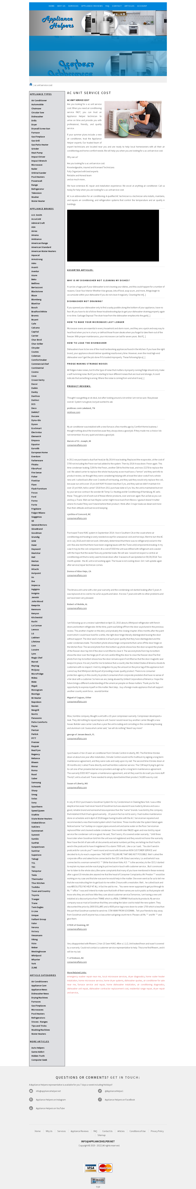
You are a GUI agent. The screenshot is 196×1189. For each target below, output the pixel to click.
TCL (33, 862)
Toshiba (35, 887)
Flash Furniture (39, 488)
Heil (33, 557)
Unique (34, 915)
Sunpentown (37, 846)
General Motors (39, 524)
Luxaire (35, 649)
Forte (34, 504)
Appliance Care (38, 985)
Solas (34, 798)
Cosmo (35, 371)
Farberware (37, 460)
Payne (34, 726)
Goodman (36, 532)
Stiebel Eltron (38, 822)
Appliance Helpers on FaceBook (120, 1099)
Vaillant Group (38, 919)
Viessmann (36, 935)
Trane (34, 903)
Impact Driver (38, 156)
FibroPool (36, 468)
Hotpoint (36, 573)
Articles (121, 1131)
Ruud (34, 774)
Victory (35, 931)
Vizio (33, 943)
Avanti (34, 267)
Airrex (34, 231)
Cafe (33, 323)
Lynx (33, 653)
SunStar (35, 850)
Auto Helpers (37, 1047)
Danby (34, 392)
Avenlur (35, 271)
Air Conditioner (39, 100)
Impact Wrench (39, 160)
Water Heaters (38, 1033)
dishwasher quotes (133, 980)
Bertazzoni (37, 287)
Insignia (35, 593)
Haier (34, 544)
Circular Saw (37, 112)
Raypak (35, 746)
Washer (35, 196)
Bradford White (39, 311)
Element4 (36, 436)
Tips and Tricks (38, 1025)
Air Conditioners (39, 981)
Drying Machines (39, 997)
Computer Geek (39, 1059)
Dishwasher (37, 116)
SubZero (35, 826)
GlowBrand (37, 528)
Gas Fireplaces (38, 1005)
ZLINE (34, 967)
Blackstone (37, 291)
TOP (98, 1187)
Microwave (36, 164)
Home (38, 1131)
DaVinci (35, 400)
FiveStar (35, 480)
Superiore (36, 854)
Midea (34, 677)
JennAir (35, 597)
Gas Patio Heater (39, 144)
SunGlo (35, 838)
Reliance (35, 758)
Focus (34, 492)
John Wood (37, 601)
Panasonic (36, 718)
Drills (33, 120)
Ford (33, 496)
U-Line (34, 911)
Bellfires (35, 283)
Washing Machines (40, 1029)
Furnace (35, 132)
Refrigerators (38, 1017)
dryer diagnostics (136, 976)
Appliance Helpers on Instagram (51, 1099)
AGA (33, 227)
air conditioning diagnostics (150, 984)
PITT (33, 738)
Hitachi (35, 569)
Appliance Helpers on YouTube (50, 1108)
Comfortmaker (39, 359)
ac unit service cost (43, 85)
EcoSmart (36, 428)
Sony (34, 802)
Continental (37, 367)
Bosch (34, 307)
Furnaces (36, 1001)
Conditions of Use (138, 1131)
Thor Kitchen (38, 883)
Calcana (35, 327)
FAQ (95, 1131)
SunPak (35, 842)
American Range (39, 243)
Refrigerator (37, 188)
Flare (33, 484)
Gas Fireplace (38, 136)
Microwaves (37, 1009)
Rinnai (34, 766)
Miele (33, 681)
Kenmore (36, 609)
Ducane (35, 416)
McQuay (35, 669)
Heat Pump (37, 152)
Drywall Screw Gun (40, 128)
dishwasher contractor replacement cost (108, 988)
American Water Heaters (43, 251)
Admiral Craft (38, 223)
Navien (34, 705)
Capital (35, 331)
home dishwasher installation (121, 984)
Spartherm (36, 806)
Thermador (37, 879)
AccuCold (36, 218)
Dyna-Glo (36, 420)
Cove (33, 375)
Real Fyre (35, 750)
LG (32, 633)
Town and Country (40, 891)
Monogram (37, 689)
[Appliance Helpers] (98, 22)
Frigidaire (36, 508)
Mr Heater (36, 697)
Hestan (35, 561)
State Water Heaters (41, 818)
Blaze (34, 295)
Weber (34, 947)
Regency (35, 754)
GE (32, 520)
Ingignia (35, 589)
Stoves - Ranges (39, 1021)
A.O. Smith (36, 214)
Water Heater (38, 201)
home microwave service (90, 980)
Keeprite (35, 605)
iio (32, 577)
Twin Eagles (37, 907)
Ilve (33, 581)
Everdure (35, 456)
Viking (34, 939)
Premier (35, 742)
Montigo (35, 693)
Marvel (34, 661)
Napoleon (36, 701)
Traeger (35, 899)
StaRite (35, 814)
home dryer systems (113, 980)
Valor (34, 923)
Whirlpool (36, 955)
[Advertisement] (98, 56)
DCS (33, 404)
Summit (35, 834)
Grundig (35, 536)
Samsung (36, 782)
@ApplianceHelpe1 (114, 1091)
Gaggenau (36, 516)
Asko (33, 263)
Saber (34, 778)
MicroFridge (37, 673)
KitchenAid (36, 617)
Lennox (35, 629)
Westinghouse (38, 951)
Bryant (34, 319)
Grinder (35, 148)
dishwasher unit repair (77, 988)
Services (61, 1131)
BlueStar (35, 303)
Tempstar (36, 870)
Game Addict (37, 1051)
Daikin (34, 388)
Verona (35, 927)
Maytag (35, 665)
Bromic (35, 315)
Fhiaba (34, 464)
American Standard (41, 247)
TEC (33, 866)
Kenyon (35, 613)
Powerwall (36, 180)
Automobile (37, 104)
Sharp (34, 790)
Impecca (35, 585)
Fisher (34, 476)
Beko (33, 279)
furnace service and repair (91, 984)
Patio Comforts (39, 722)
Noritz (34, 714)
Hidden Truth (38, 1055)
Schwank (36, 786)
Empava (35, 440)
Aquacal (35, 255)
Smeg (34, 794)
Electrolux (36, 432)
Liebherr (35, 637)
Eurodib (35, 448)
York (33, 963)
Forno (34, 500)
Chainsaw (36, 108)
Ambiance (36, 239)
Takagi (34, 858)
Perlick (34, 734)
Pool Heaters (37, 176)
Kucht (34, 621)
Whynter (35, 959)
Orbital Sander (38, 172)
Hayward (35, 548)
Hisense (35, 565)
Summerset (37, 830)
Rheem (34, 762)
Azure (34, 275)
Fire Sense (36, 472)
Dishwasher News (40, 993)
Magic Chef (36, 657)
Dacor (34, 383)
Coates (35, 351)
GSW (33, 540)
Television (36, 192)
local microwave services (114, 976)
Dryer (34, 124)
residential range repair (141, 988)
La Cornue (36, 625)
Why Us (49, 1131)
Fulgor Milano (38, 512)
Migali (34, 685)
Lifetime (35, 641)
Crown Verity (37, 379)
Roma (34, 770)
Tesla (34, 874)
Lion (33, 645)
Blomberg (36, 299)
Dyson (34, 424)
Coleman (35, 355)
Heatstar (35, 553)
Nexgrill (35, 709)
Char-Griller (37, 343)
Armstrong (36, 259)
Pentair (35, 730)
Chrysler (35, 347)
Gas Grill (35, 140)
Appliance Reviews (79, 1131)
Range (34, 184)
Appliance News (39, 989)
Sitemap (102, 1135)
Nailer (34, 168)
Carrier (34, 335)
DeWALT (35, 412)
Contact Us (107, 1131)
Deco (34, 408)
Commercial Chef (40, 363)
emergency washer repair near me (84, 976)
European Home (39, 452)
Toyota (35, 895)
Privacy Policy (157, 1131)
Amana (35, 235)
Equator (35, 444)
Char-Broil (36, 339)
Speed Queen (37, 810)
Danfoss (35, 396)
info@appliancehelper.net (48, 1091)
